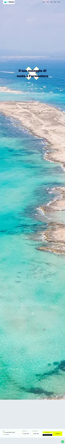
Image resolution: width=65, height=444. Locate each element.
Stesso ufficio (7, 434)
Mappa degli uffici (47, 432)
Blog (59, 2)
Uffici (55, 2)
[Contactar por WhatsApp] (62, 441)
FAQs (51, 2)
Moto (47, 2)
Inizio (44, 2)
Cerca (58, 433)
